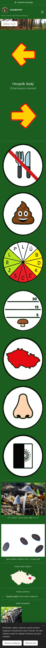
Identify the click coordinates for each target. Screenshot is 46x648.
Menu (42, 11)
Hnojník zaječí (12, 596)
